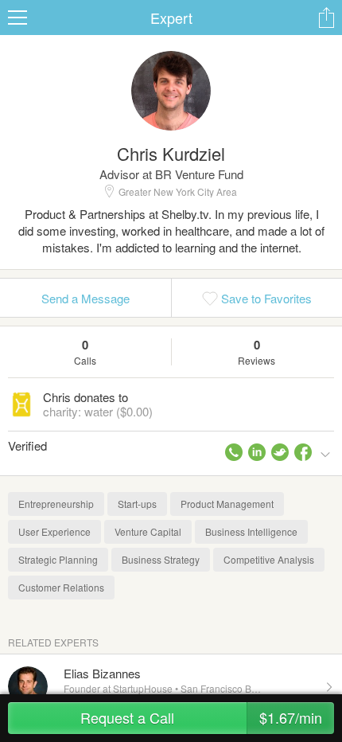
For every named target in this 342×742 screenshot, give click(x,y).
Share (326, 17)
